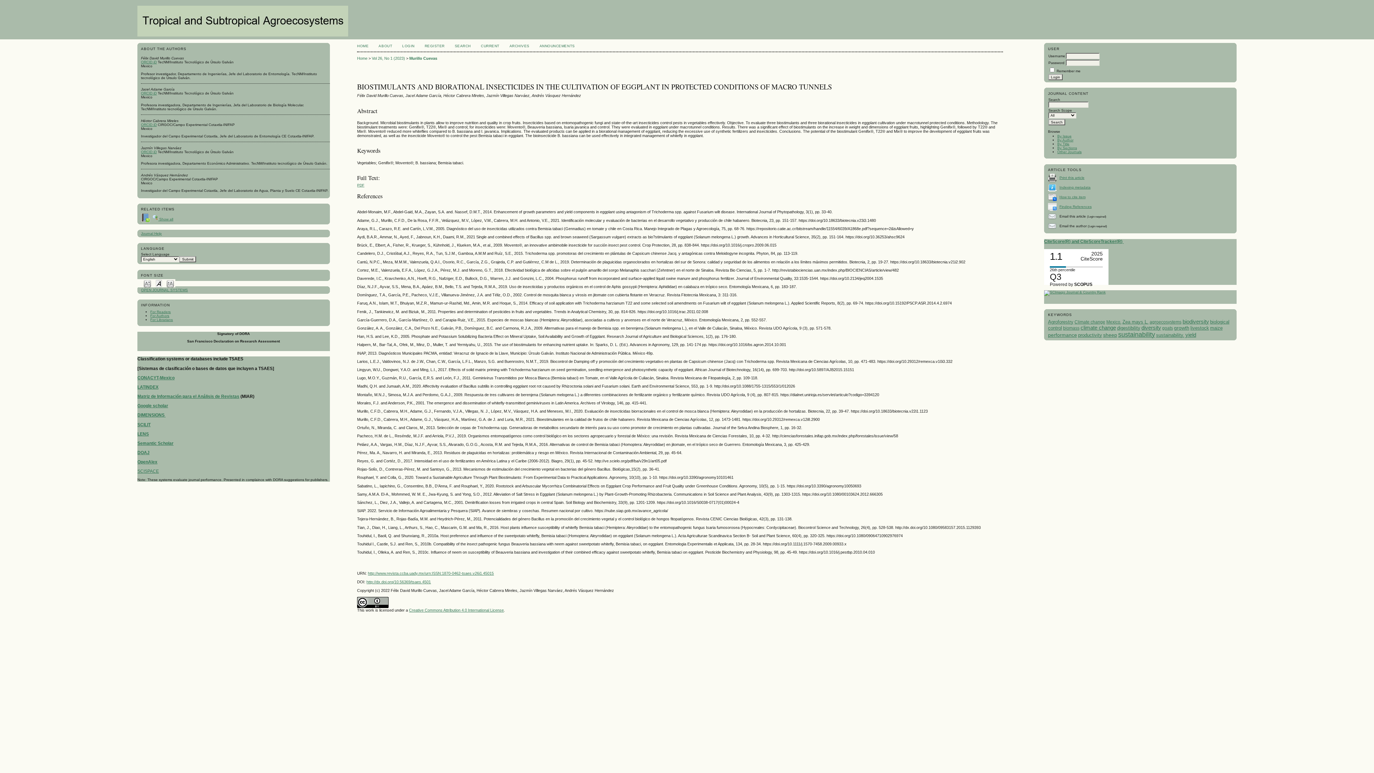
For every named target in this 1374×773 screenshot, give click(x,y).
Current (490, 46)
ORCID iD (149, 62)
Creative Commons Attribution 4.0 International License (456, 610)
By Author (1065, 140)
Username (1056, 56)
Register (435, 46)
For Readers (160, 312)
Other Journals (1069, 152)
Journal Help (151, 233)
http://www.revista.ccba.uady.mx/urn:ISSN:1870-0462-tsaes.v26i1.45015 (431, 573)
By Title (1063, 144)
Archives (520, 46)
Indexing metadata (1075, 187)
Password (1056, 63)
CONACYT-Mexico (156, 377)
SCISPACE (148, 471)
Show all (165, 219)
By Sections (1067, 148)
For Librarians (161, 320)
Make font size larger (170, 283)
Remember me (1069, 71)
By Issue (1064, 136)
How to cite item (1072, 197)
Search (463, 46)
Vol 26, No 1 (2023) (388, 58)
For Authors (159, 316)
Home (363, 46)
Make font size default (158, 283)
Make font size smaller (147, 283)
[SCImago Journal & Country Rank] (1075, 292)
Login (408, 46)
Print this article (1072, 178)
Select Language (155, 254)
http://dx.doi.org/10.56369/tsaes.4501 (398, 582)
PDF (360, 185)
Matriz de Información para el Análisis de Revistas (188, 396)
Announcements (557, 46)
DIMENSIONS (151, 415)
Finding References (1075, 207)
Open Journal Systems (164, 290)
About (385, 46)
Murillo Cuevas (423, 58)
